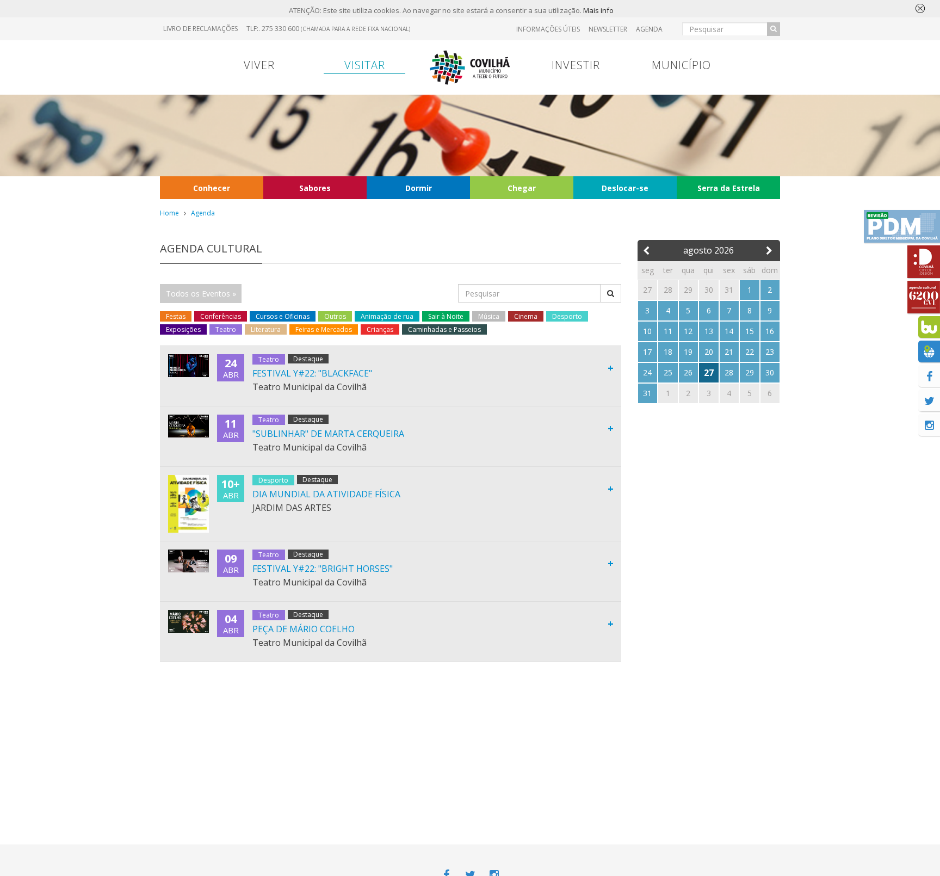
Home (169, 213)
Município (681, 65)
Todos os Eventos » (201, 293)
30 (769, 372)
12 (688, 331)
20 (708, 352)
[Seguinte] (770, 248)
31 (647, 393)
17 (647, 352)
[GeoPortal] (929, 351)
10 (647, 331)
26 (688, 372)
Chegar (522, 188)
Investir (576, 65)
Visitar (364, 65)
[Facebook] (929, 376)
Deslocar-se (625, 188)
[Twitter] (929, 400)
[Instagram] (929, 425)
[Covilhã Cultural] (923, 297)
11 (668, 331)
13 (708, 331)
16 (769, 331)
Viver (259, 65)
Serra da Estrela (728, 188)
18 (668, 352)
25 (668, 372)
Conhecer (211, 188)
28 (729, 372)
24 (647, 372)
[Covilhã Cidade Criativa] (923, 261)
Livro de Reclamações (200, 28)
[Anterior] (647, 248)
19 (688, 352)
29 (749, 372)
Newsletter (608, 29)
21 (729, 352)
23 (769, 352)
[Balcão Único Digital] (929, 327)
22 (749, 352)
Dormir (418, 188)
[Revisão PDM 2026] (902, 226)
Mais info (598, 10)
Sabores (315, 188)
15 (749, 331)
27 (709, 373)
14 (729, 331)
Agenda (649, 29)
